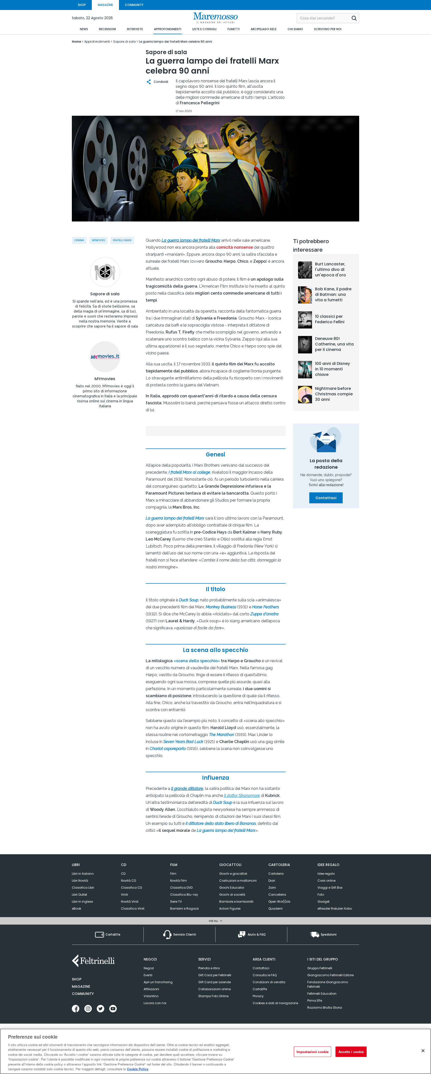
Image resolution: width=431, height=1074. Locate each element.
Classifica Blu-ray (184, 894)
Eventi (148, 975)
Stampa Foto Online (213, 996)
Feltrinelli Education (321, 993)
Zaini (272, 887)
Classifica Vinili (132, 908)
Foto (321, 894)
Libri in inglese (82, 901)
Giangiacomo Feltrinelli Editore (330, 975)
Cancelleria (277, 894)
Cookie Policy (137, 1069)
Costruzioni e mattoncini (238, 880)
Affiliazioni (151, 989)
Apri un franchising (158, 982)
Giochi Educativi (231, 887)
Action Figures (230, 908)
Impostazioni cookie (312, 1051)
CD (123, 873)
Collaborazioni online (214, 989)
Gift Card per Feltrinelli (214, 975)
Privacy (258, 996)
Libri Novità (80, 880)
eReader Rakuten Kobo (335, 908)
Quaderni (275, 908)
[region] (215, 1051)
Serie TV (176, 901)
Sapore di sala (104, 294)
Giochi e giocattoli (233, 873)
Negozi (149, 968)
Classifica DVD (181, 887)
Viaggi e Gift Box (330, 887)
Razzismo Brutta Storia (324, 1007)
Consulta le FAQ (265, 975)
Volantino (151, 996)
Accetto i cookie (351, 1051)
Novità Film (178, 880)
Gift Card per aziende (214, 982)
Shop (76, 979)
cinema (79, 240)
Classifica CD (131, 887)
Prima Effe (314, 1000)
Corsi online (326, 880)
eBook (76, 908)
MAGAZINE (105, 5)
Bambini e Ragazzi (184, 908)
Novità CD (128, 880)
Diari (271, 880)
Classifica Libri (83, 887)
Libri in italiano (83, 873)
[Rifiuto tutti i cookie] (423, 1050)
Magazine (81, 986)
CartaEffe (260, 989)
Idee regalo (326, 873)
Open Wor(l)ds (279, 901)
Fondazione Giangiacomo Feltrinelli (327, 984)
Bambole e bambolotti (236, 901)
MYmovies (105, 379)
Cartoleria (276, 873)
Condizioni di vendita (269, 982)
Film (173, 873)
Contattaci (326, 497)
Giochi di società (232, 894)
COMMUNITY (134, 5)
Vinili (124, 894)
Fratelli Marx (122, 240)
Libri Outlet (79, 894)
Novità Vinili (129, 901)
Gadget (323, 901)
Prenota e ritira (209, 968)
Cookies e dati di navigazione (275, 1003)
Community (83, 993)
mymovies (98, 240)
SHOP (82, 5)
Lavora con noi (155, 1003)
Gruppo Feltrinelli (319, 968)
